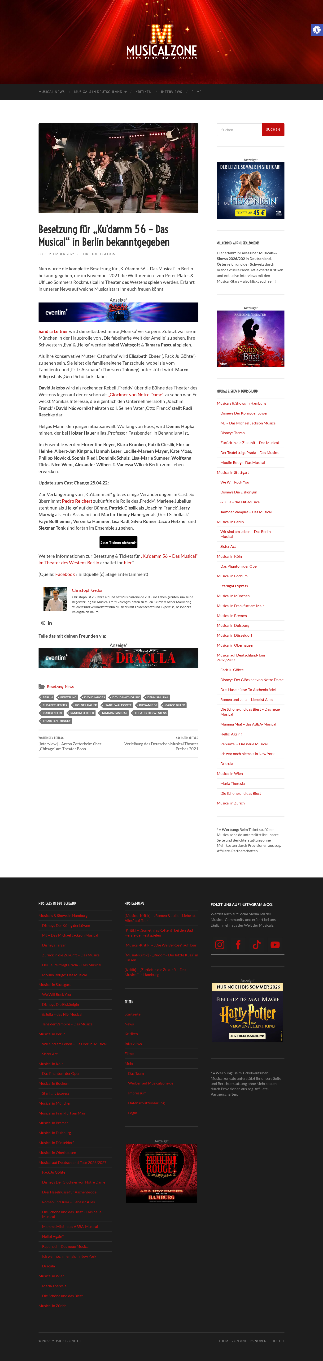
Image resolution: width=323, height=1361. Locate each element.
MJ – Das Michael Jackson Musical (248, 423)
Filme (197, 92)
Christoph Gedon (98, 254)
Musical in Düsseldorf (234, 635)
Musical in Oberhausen (235, 645)
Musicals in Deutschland (98, 92)
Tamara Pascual (114, 713)
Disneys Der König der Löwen (244, 413)
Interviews (171, 92)
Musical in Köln (229, 556)
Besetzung (55, 686)
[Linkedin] (50, 623)
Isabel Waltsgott (118, 705)
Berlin (48, 697)
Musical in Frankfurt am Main (241, 605)
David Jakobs (94, 697)
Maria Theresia (232, 783)
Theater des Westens (150, 713)
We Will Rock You (234, 482)
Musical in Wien (230, 773)
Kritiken (143, 92)
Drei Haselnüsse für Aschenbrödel (248, 689)
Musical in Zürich (231, 803)
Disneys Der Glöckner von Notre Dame (252, 679)
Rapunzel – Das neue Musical (244, 744)
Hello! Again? (231, 734)
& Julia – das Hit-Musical (240, 502)
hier (128, 562)
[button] (317, 30)
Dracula (226, 763)
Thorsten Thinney (57, 720)
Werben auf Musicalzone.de (150, 1083)
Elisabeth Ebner (55, 705)
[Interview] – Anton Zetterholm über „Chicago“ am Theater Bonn (70, 743)
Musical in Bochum (232, 576)
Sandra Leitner (82, 713)
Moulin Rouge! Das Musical (242, 462)
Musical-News (52, 92)
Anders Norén (253, 1341)
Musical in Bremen (232, 615)
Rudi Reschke (53, 713)
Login (132, 1112)
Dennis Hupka (157, 697)
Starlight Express (234, 585)
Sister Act (228, 546)
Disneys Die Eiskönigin (238, 492)
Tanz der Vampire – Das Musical (246, 512)
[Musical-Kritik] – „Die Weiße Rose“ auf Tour (160, 945)
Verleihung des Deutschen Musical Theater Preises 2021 (161, 743)
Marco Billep (175, 705)
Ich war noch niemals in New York (247, 753)
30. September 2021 (57, 254)
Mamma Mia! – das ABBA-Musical (248, 724)
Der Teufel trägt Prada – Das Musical (249, 452)
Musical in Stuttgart (233, 472)
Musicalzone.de (67, 1341)
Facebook (65, 574)
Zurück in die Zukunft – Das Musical (249, 442)
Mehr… (130, 1063)
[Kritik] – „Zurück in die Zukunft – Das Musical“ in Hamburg (155, 972)
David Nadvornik (126, 697)
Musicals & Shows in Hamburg (241, 403)
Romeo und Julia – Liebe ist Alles (246, 699)
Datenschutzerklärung (146, 1103)
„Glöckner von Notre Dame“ (136, 394)
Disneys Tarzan (232, 432)
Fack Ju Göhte (232, 669)
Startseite (132, 1014)
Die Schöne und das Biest (240, 793)
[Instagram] (43, 623)
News (69, 686)
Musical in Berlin (230, 521)
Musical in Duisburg (233, 625)
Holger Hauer (86, 705)
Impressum (137, 1093)
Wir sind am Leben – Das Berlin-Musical (74, 1044)
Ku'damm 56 (148, 705)
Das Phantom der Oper (239, 566)
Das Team (136, 1073)
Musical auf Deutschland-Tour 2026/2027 (72, 1162)
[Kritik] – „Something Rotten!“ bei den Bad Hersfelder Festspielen (159, 933)
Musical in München (233, 595)
